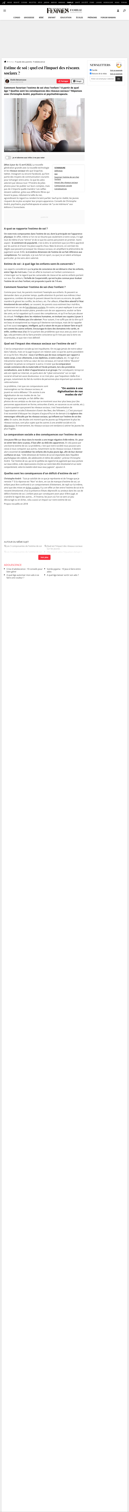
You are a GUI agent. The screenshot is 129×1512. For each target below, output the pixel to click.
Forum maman (108, 17)
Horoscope (108, 2)
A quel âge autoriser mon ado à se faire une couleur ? (23, 576)
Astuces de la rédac (99, 74)
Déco (40, 2)
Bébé (41, 17)
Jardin (46, 2)
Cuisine (24, 2)
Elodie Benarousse (18, 80)
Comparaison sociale (63, 185)
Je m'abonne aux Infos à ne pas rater (29, 157)
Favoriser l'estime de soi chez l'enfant (66, 178)
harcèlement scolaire (35, 307)
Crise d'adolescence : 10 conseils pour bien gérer (25, 570)
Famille (70, 2)
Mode (9, 2)
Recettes (32, 2)
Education (65, 17)
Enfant (52, 17)
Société (85, 2)
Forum (124, 2)
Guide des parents (24, 62)
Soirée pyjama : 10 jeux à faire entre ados (64, 570)
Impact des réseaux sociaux (66, 182)
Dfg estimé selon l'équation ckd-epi (63, 552)
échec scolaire (32, 487)
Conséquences (60, 189)
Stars (92, 2)
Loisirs (99, 2)
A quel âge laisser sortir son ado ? (63, 575)
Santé (77, 2)
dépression (9, 425)
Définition (58, 171)
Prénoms (92, 17)
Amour (54, 2)
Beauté (16, 2)
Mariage (61, 2)
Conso (16, 17)
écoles (79, 17)
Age (56, 174)
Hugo (117, 2)
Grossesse (29, 17)
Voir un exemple (116, 70)
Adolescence (39, 62)
